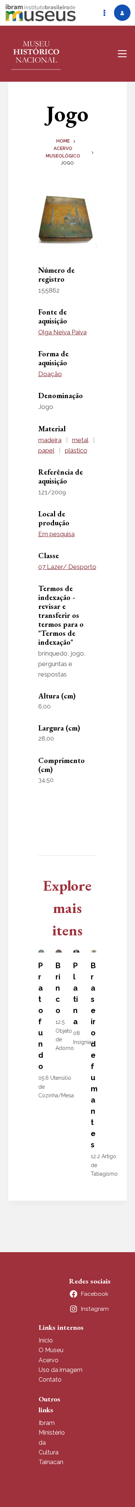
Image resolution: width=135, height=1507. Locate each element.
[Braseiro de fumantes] (94, 951)
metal (80, 440)
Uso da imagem (60, 1369)
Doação (50, 374)
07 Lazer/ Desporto (67, 566)
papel (46, 450)
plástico (76, 450)
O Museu (51, 1350)
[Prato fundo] (41, 951)
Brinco (58, 988)
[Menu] (122, 53)
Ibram (47, 1422)
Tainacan (51, 1462)
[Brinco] (59, 951)
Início (46, 1340)
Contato (50, 1379)
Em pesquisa (56, 534)
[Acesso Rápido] (104, 12)
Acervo (48, 1360)
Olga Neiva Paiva (62, 332)
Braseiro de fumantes (94, 1055)
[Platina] (76, 951)
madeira (50, 440)
